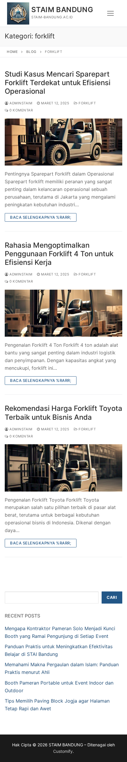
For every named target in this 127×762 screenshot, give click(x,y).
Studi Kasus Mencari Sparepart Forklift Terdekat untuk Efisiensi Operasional (57, 82)
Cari (112, 597)
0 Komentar (21, 110)
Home (12, 52)
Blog (31, 52)
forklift (87, 103)
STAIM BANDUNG (62, 9)
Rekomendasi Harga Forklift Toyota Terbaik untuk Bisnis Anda (63, 412)
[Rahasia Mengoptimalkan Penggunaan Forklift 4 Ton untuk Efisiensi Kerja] (63, 313)
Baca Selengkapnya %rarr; (40, 217)
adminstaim (20, 103)
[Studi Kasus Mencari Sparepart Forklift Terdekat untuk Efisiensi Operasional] (63, 142)
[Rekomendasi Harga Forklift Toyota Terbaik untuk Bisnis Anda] (63, 467)
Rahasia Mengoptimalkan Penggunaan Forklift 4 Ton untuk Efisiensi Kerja (59, 254)
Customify (63, 751)
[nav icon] (110, 13)
